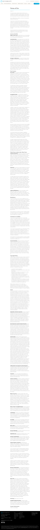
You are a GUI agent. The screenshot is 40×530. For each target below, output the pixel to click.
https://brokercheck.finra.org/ (10, 528)
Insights (15, 518)
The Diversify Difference (17, 513)
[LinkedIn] (1, 522)
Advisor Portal (21, 512)
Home (14, 512)
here (17, 507)
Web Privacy (20, 513)
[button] (37, 1)
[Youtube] (4, 522)
